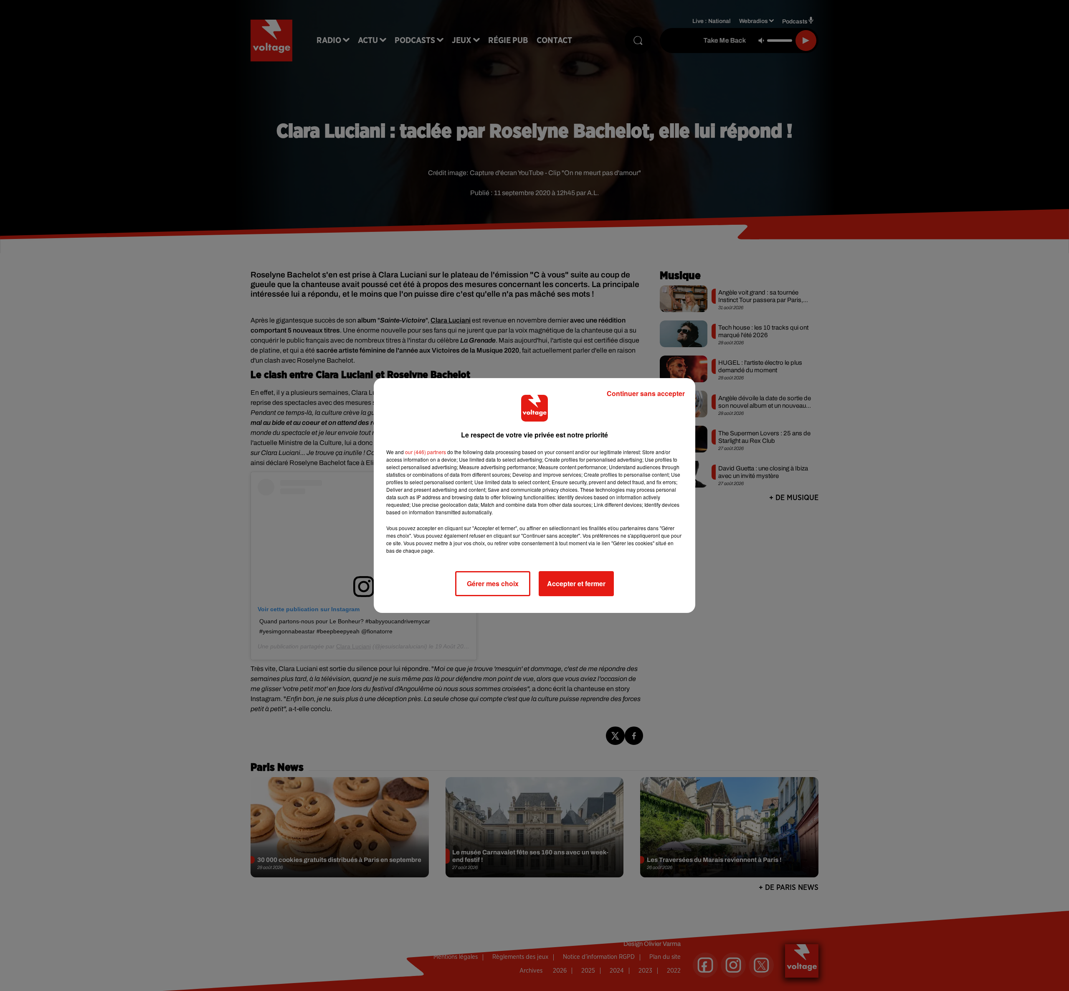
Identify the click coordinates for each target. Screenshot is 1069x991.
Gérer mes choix (493, 583)
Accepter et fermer (576, 583)
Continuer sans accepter (646, 393)
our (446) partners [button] (425, 451)
